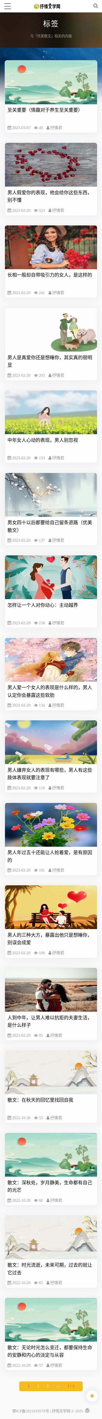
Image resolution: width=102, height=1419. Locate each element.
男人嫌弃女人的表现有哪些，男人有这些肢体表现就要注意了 (49, 774)
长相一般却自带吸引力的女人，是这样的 (49, 275)
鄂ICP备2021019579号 (30, 1411)
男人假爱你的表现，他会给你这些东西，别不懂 (49, 196)
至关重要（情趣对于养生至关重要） (45, 110)
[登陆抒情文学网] (87, 1411)
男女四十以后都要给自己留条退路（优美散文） (49, 526)
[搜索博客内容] (96, 6)
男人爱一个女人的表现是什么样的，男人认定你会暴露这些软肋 (49, 691)
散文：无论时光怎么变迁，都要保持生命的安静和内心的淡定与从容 (49, 1351)
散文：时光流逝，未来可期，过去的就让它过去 (49, 1268)
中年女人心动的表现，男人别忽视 (42, 440)
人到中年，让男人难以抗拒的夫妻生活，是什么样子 (49, 1021)
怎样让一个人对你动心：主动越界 (42, 605)
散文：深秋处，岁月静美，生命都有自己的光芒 (49, 1186)
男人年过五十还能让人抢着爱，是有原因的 (49, 856)
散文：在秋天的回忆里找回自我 (40, 1100)
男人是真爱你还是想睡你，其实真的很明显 (49, 361)
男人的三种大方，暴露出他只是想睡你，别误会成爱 (49, 939)
